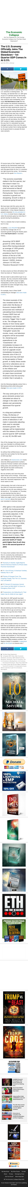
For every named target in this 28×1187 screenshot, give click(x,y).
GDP (14, 657)
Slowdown (9, 659)
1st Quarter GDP (6, 656)
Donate (24, 1171)
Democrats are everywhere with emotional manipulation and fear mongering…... (18, 1115)
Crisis (12, 656)
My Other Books (15, 1171)
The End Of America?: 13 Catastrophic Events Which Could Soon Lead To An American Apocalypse (13, 667)
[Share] (7, 68)
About (5, 1174)
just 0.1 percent (5, 499)
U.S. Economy (21, 661)
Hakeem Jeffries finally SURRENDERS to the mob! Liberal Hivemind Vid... (19, 1098)
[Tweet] (20, 68)
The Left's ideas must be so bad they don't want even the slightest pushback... (18, 1106)
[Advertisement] (14, 15)
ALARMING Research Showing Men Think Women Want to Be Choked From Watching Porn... (18, 1081)
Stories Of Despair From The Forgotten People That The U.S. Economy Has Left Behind (14, 578)
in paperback (23, 641)
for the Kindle (8, 643)
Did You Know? (9, 1176)
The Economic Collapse (14, 33)
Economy (9, 657)
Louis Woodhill (12, 228)
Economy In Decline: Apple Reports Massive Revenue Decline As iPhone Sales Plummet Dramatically (14, 564)
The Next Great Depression (9, 654)
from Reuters (18, 173)
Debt (16, 656)
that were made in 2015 (13, 388)
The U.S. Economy (18, 659)
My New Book (5, 1171)
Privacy (11, 1174)
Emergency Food (19, 1174)
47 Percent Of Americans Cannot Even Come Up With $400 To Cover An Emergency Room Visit (13, 586)
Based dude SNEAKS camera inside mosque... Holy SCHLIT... (18, 1089)
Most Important (19, 1176)
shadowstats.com (16, 460)
